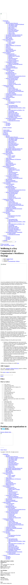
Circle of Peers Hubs (12, 26)
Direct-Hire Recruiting (13, 79)
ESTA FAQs (8, 47)
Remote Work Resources (11, 50)
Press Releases (11, 103)
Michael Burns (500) (8, 411)
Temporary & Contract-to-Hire (14, 84)
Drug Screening (11, 74)
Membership (5, 20)
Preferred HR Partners (12, 31)
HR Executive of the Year (13, 113)
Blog (9, 100)
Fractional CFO (11, 80)
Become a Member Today (6, 432)
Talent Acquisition (7, 69)
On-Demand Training (10, 97)
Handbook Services (12, 54)
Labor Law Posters (12, 59)
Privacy (5, 449)
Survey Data (8, 40)
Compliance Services (10, 53)
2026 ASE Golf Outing (13, 106)
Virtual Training (11, 92)
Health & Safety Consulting (14, 56)
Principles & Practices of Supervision (16, 91)
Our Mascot (8, 124)
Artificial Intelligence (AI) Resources (13, 45)
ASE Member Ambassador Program (13, 36)
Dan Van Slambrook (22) (9, 392)
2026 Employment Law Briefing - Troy (16, 110)
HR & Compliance (7, 52)
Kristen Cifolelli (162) (8, 403)
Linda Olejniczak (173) (9, 406)
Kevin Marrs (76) (8, 402)
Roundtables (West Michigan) (14, 116)
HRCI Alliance (11, 27)
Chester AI (8, 46)
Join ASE (8, 22)
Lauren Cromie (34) (8, 405)
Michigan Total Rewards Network (15, 64)
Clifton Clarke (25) (8, 389)
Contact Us (3, 7)
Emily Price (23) (7, 394)
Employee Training (10, 86)
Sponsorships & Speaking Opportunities (14, 118)
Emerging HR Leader (12, 112)
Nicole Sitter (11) (7, 413)
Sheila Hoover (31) (8, 414)
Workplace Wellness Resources (12, 368)
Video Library (9, 44)
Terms (2, 449)
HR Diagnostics (9, 65)
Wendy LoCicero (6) (8, 420)
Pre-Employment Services (11, 73)
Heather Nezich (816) (8, 397)
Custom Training (9, 96)
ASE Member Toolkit (12, 25)
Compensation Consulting (11, 61)
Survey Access (11, 32)
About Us (5, 121)
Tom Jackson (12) (8, 418)
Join (4, 9)
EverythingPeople (11, 261)
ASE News (8, 99)
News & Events (6, 98)
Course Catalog (4, 4)
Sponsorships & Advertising (14, 120)
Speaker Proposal (11, 119)
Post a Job (10, 71)
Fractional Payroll (12, 83)
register (7, 372)
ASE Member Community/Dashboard (16, 24)
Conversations (11, 111)
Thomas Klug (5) (8, 416)
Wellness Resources (10, 51)
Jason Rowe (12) (7, 401)
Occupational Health (10, 72)
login (4, 372)
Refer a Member (9, 38)
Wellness (18, 261)
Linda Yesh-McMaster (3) (9, 407)
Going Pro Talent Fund (13, 89)
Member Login (9, 37)
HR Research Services (13, 58)
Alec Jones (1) (7, 384)
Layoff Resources (9, 49)
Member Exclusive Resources (12, 23)
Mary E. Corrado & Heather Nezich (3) (12, 410)
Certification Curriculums (11, 93)
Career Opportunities (5, 6)
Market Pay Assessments (13, 63)
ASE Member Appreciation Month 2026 (14, 34)
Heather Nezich (10, 258)
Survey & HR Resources (8, 39)
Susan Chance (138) (8, 415)
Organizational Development (12, 67)
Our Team (8, 125)
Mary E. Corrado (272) (9, 409)
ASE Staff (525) (7, 388)
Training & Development (8, 85)
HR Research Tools (12, 29)
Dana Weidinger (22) (8, 393)
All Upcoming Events (12, 105)
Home (2, 245)
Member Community (5, 3)
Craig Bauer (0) (7, 391)
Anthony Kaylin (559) (9, 385)
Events (7, 104)
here (18, 363)
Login (2, 9)
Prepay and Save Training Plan (14, 90)
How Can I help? (5, 244)
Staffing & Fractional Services (12, 78)
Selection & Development (13, 77)
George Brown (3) (8, 396)
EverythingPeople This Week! (14, 101)
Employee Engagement (10, 66)
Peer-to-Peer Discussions (13, 30)
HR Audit (10, 57)
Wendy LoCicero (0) (8, 419)
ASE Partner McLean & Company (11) (12, 387)
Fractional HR (11, 81)
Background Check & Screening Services (16, 76)
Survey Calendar (11, 41)
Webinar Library (11, 33)
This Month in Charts (12, 117)
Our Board (8, 123)
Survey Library (11, 43)
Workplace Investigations (13, 60)
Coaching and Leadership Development (14, 94)
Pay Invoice (3, 8)
